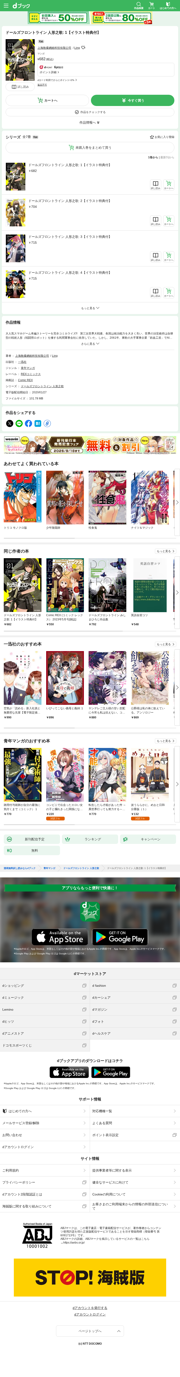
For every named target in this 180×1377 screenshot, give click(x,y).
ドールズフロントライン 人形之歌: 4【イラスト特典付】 (70, 272)
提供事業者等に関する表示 (112, 1170)
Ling (77, 47)
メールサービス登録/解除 (20, 1123)
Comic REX (25, 380)
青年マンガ (28, 368)
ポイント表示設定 (105, 1135)
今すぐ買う (136, 100)
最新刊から (167, 157)
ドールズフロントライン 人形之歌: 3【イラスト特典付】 (70, 237)
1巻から (153, 157)
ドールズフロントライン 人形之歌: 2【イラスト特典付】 (70, 201)
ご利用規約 (10, 1170)
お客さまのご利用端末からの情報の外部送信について (130, 1206)
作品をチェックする (93, 112)
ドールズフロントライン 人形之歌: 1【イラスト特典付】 (70, 165)
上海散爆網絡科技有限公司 (54, 47)
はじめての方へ (20, 1111)
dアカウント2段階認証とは (22, 1194)
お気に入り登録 (164, 137)
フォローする (83, 47)
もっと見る (164, 551)
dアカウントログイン (18, 1147)
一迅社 (22, 362)
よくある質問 (102, 1123)
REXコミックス (31, 374)
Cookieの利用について (109, 1194)
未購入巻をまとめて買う (93, 147)
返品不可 (42, 84)
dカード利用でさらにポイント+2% (56, 80)
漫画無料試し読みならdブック (20, 868)
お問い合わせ (12, 1135)
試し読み (23, 86)
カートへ (50, 100)
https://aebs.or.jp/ (74, 1242)
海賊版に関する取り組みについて (27, 1206)
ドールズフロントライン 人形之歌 (42, 386)
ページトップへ (90, 1331)
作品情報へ (87, 122)
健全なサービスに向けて (110, 1182)
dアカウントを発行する (90, 1308)
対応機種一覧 (102, 1111)
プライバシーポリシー (18, 1182)
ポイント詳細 (48, 72)
